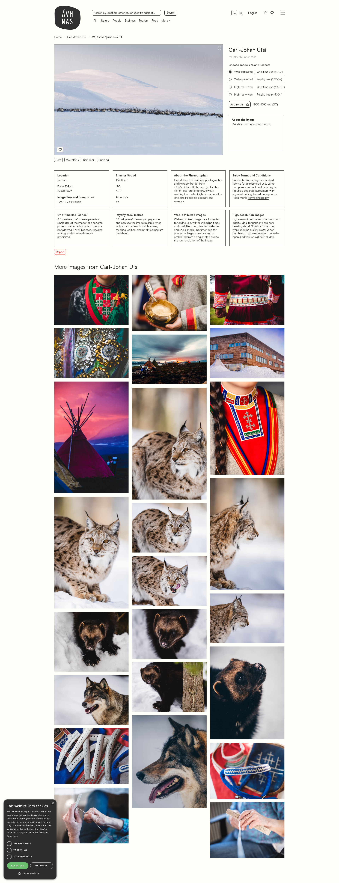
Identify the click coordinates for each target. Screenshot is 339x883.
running (103, 160)
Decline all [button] (41, 865)
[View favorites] (272, 12)
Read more (12, 835)
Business (129, 20)
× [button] (52, 803)
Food (155, 20)
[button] (30, 873)
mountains (72, 160)
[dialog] (30, 839)
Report (60, 252)
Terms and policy (258, 197)
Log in (252, 13)
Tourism (143, 20)
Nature (105, 20)
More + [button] (166, 20)
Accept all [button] (17, 865)
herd (58, 160)
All (95, 20)
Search (170, 12)
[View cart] (265, 12)
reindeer (88, 160)
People (116, 20)
